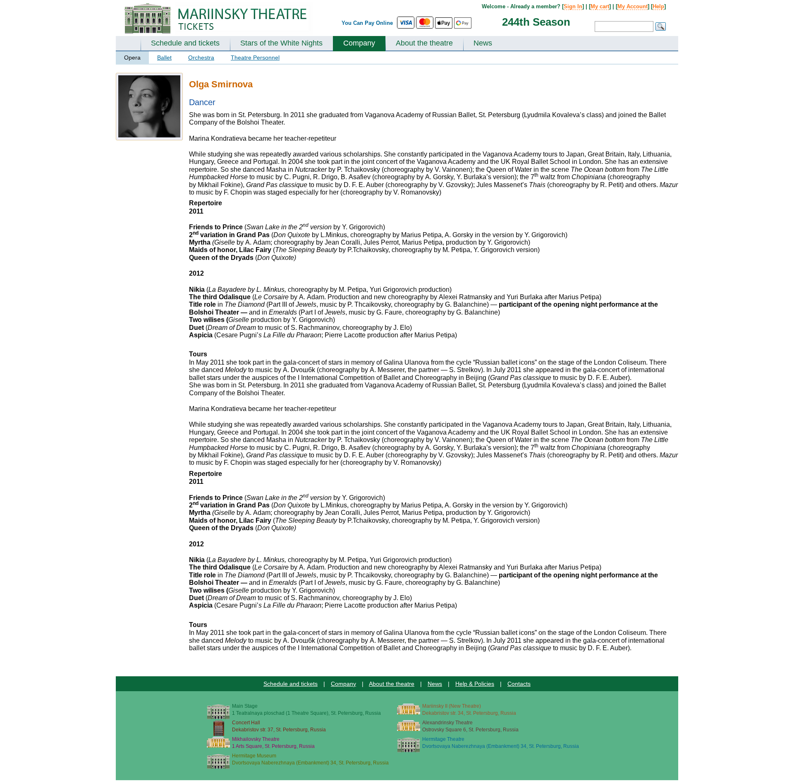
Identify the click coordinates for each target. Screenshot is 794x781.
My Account (632, 6)
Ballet (164, 57)
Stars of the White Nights (281, 43)
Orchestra (201, 57)
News (483, 43)
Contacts (519, 683)
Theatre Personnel (255, 57)
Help (658, 6)
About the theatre (424, 43)
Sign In (573, 6)
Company (359, 43)
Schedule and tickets (185, 43)
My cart (600, 6)
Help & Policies (474, 683)
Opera (132, 57)
